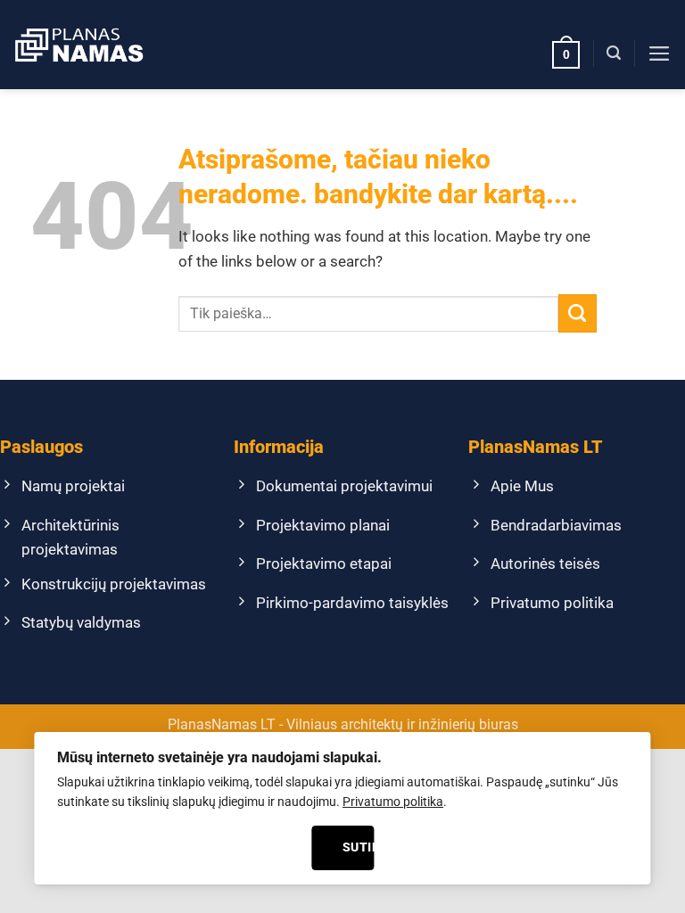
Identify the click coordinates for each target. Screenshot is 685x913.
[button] (566, 53)
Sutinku (358, 847)
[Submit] (577, 313)
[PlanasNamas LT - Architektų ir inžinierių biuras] (78, 44)
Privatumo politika (392, 801)
